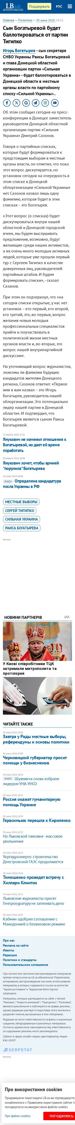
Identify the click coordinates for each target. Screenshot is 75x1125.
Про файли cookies (17, 1116)
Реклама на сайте (16, 945)
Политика (25, 20)
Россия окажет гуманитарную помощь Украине (31, 801)
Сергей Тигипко (19, 510)
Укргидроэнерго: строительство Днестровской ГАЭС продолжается (33, 859)
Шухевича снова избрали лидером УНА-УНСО (31, 781)
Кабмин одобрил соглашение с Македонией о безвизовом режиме (34, 921)
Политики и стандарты (19, 960)
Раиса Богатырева (21, 528)
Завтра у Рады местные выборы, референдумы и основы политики (36, 739)
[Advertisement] (37, 571)
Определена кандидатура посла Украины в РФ (32, 483)
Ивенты (8, 950)
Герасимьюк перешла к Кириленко (36, 820)
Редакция (10, 955)
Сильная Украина (21, 519)
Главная (8, 20)
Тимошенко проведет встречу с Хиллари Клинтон (33, 879)
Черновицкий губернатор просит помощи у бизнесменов (34, 760)
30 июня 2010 (45, 20)
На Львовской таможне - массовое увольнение (32, 838)
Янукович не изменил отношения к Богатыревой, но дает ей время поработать (34, 444)
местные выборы (21, 501)
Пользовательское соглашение (25, 964)
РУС (59, 6)
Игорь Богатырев (19, 50)
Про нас (9, 940)
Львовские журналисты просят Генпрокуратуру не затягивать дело (33, 901)
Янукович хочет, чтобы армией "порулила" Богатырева (31, 465)
